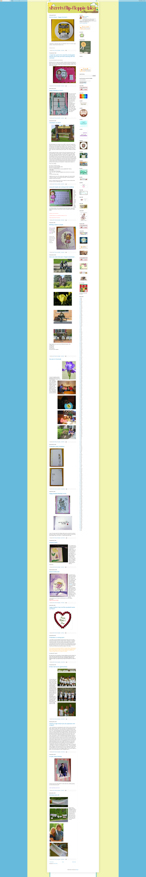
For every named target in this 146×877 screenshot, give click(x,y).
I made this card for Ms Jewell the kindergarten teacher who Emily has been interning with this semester (62, 56)
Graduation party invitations (56, 446)
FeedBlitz (84, 83)
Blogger (77, 869)
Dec (80, 307)
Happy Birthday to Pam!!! (56, 90)
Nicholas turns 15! (54, 795)
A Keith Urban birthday (55, 756)
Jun (80, 300)
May (80, 301)
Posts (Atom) (55, 863)
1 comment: (62, 790)
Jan (80, 306)
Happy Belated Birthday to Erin (57, 493)
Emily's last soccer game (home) (58, 666)
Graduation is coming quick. (57, 637)
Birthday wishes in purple (56, 224)
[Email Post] (66, 50)
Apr (80, 302)
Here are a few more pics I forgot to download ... (62, 257)
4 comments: (63, 50)
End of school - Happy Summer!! (58, 17)
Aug (80, 298)
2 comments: (63, 252)
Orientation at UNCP (55, 122)
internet (71, 584)
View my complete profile (83, 23)
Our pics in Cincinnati (55, 359)
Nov (80, 308)
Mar (80, 317)
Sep (80, 324)
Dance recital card (54, 571)
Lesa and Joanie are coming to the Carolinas (61, 187)
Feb (80, 305)
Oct (80, 309)
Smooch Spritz (53, 542)
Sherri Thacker (86, 16)
